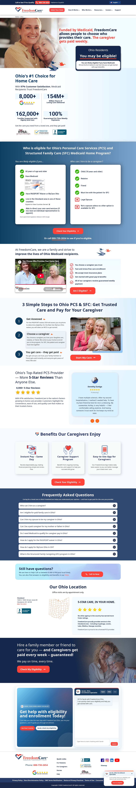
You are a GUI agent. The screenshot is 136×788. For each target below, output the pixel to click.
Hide (109, 692)
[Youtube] (117, 760)
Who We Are (86, 10)
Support (118, 10)
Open (103, 692)
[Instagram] (107, 760)
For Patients (61, 763)
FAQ (58, 774)
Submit (114, 744)
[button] (92, 421)
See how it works (27, 728)
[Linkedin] (111, 760)
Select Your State (57, 10)
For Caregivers (62, 767)
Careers (108, 10)
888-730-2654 (21, 604)
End (115, 692)
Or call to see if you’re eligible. (68, 238)
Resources (98, 10)
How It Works (73, 10)
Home (17, 17)
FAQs (67, 575)
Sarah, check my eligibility (46, 728)
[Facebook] (102, 760)
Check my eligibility (117, 782)
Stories (59, 770)
